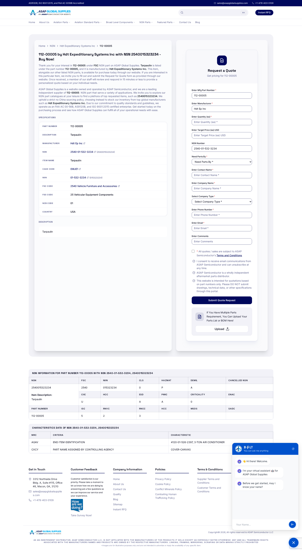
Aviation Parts (60, 22)
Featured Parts (164, 22)
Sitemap (118, 504)
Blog (197, 22)
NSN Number (198, 143)
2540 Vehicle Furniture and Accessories (93, 186)
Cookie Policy (163, 484)
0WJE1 (74, 168)
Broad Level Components (119, 22)
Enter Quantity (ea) (202, 116)
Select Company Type (203, 196)
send (292, 525)
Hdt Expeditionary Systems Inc (77, 45)
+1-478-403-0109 (264, 3)
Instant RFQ (264, 12)
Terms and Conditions (229, 255)
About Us (44, 22)
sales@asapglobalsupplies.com (232, 3)
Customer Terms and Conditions (209, 489)
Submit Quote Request (221, 300)
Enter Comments (200, 236)
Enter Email (198, 223)
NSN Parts (144, 22)
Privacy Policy (163, 478)
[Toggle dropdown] (69, 22)
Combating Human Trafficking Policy (166, 496)
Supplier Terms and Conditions (208, 480)
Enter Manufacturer (202, 103)
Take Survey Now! (81, 515)
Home (32, 22)
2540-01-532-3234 (81, 151)
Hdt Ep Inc (76, 143)
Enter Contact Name (202, 169)
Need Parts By (199, 156)
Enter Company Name (203, 183)
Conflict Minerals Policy (168, 489)
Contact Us (185, 22)
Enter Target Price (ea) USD (205, 130)
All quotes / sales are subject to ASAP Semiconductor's (219, 253)
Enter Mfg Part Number (204, 90)
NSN (52, 45)
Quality (117, 494)
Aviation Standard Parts (87, 22)
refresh (293, 449)
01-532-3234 (78, 177)
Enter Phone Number (203, 209)
